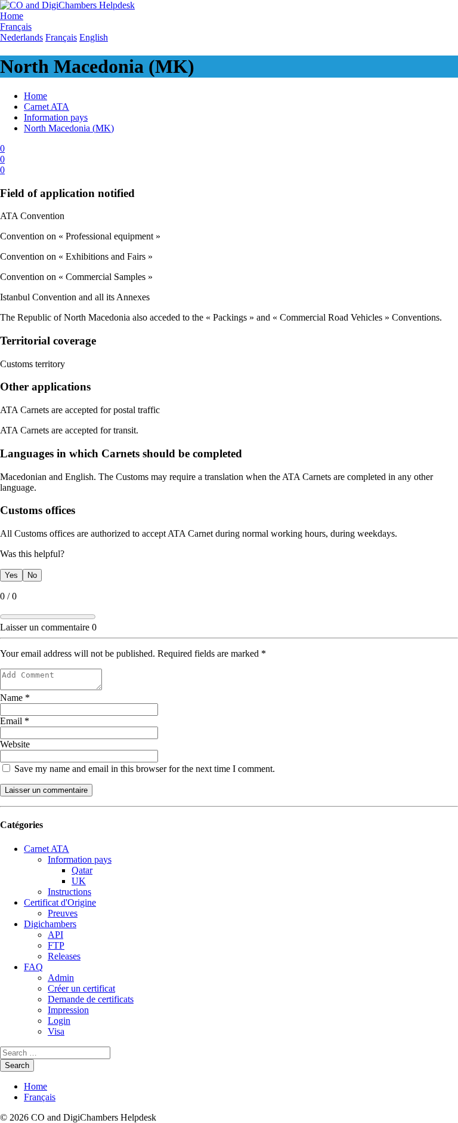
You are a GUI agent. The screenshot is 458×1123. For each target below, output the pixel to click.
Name (15, 698)
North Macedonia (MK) (69, 128)
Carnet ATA (46, 106)
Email (14, 721)
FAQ (33, 967)
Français (39, 1097)
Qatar (82, 870)
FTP (56, 945)
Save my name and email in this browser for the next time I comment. (143, 769)
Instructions (69, 892)
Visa (56, 1031)
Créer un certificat (81, 988)
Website (15, 744)
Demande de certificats (91, 999)
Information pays (56, 117)
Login (59, 1021)
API (55, 935)
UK (79, 881)
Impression (68, 1010)
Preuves (63, 913)
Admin (61, 978)
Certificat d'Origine (60, 902)
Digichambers (50, 924)
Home (35, 96)
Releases (64, 956)
